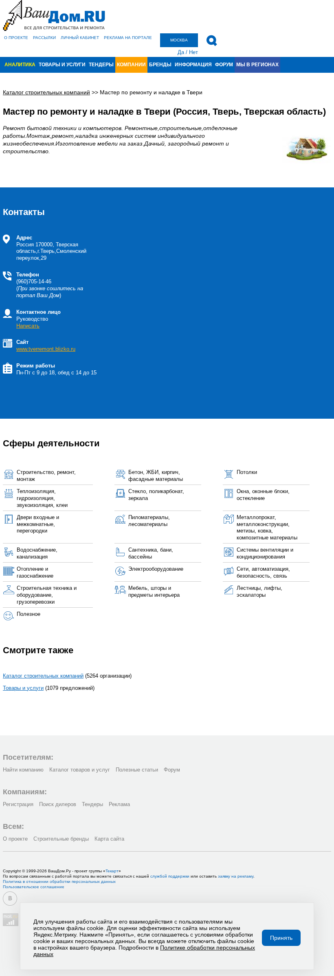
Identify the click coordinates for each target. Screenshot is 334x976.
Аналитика (19, 64)
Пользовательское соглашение (33, 887)
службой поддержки (169, 876)
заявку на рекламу (235, 876)
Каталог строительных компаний (43, 676)
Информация (193, 64)
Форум (224, 64)
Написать (28, 326)
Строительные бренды (61, 839)
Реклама (119, 804)
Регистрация (18, 804)
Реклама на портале (128, 37)
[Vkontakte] (10, 898)
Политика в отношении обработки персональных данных (59, 881)
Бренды (160, 64)
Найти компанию (23, 770)
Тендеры (101, 64)
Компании (131, 64)
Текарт (112, 871)
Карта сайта (109, 839)
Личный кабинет (80, 37)
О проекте (16, 37)
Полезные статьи (137, 770)
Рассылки (44, 37)
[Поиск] (211, 40)
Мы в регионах (257, 64)
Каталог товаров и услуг (79, 770)
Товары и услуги (62, 64)
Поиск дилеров (57, 804)
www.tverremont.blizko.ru (45, 349)
